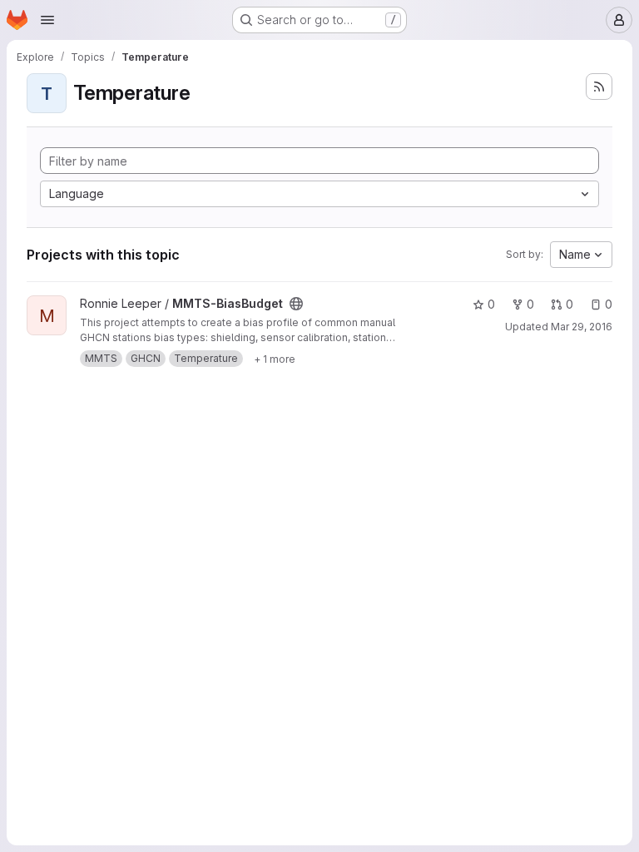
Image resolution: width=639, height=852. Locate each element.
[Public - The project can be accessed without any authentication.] (296, 303)
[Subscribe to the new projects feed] (599, 86)
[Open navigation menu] (47, 20)
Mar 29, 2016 (581, 326)
